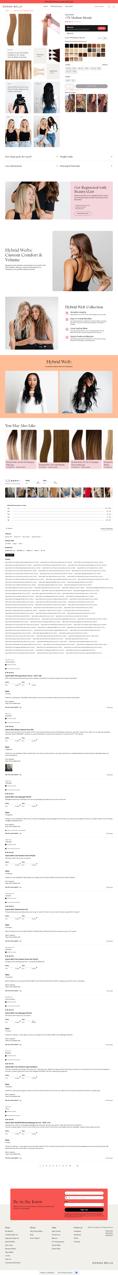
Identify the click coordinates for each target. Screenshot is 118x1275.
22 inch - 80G (96, 68)
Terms (93, 1215)
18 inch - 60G (71, 68)
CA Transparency (58, 1242)
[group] (15, 481)
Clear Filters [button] (9, 555)
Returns (55, 1238)
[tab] (107, 529)
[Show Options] (102, 1204)
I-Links (7, 1256)
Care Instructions (13, 166)
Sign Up (84, 1210)
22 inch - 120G (71, 72)
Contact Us (56, 1235)
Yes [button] (20, 707)
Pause (56, 42)
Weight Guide (66, 156)
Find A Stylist (34, 1238)
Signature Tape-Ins (12, 1238)
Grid (99, 38)
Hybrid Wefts (10, 1242)
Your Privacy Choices (65, 1273)
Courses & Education (13, 1263)
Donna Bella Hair (96, 1227)
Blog (31, 1235)
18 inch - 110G (83, 68)
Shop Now (74, 2)
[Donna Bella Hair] (103, 1263)
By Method (9, 1231)
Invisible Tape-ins (11, 1235)
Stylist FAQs (56, 1245)
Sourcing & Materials (70, 166)
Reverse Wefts (10, 1249)
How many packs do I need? (18, 156)
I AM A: (66, 1201)
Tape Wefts (9, 1252)
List (105, 38)
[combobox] (67, 1197)
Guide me (104, 64)
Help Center (56, 1231)
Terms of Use (109, 1231)
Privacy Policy (88, 1215)
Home (7, 11)
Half (67, 80)
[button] (86, 22)
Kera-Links (9, 1245)
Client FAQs (56, 1249)
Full (73, 80)
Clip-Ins (8, 1259)
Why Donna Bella (36, 1231)
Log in (102, 28)
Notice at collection (47, 1273)
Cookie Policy (109, 1235)
